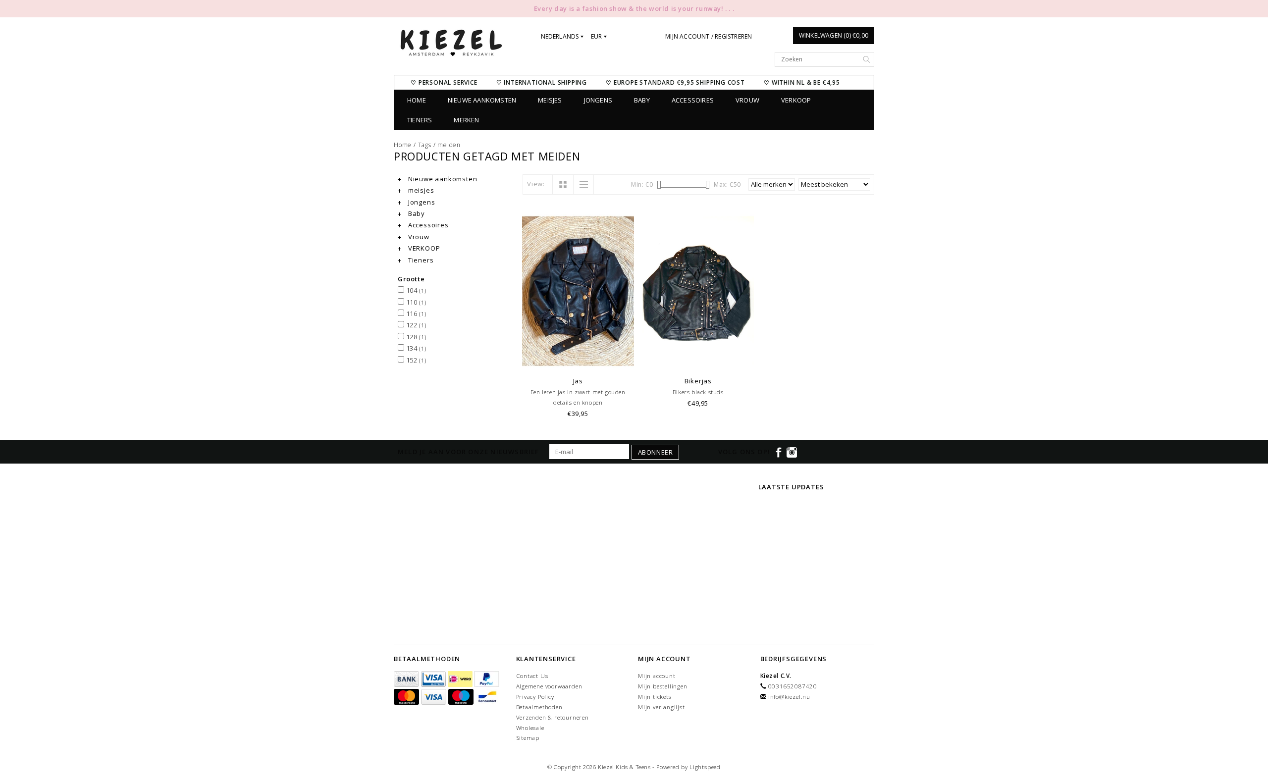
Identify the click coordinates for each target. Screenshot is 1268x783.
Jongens (598, 100)
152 (415, 360)
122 (415, 324)
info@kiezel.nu (789, 696)
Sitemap (528, 737)
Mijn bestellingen (662, 686)
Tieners (419, 119)
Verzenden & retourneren (552, 717)
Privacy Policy (535, 696)
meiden (449, 145)
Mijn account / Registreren (708, 36)
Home (416, 100)
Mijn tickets (655, 696)
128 (415, 336)
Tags (424, 145)
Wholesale (530, 727)
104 (415, 290)
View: (536, 183)
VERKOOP (796, 100)
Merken (466, 119)
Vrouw (747, 100)
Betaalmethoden (539, 707)
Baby (642, 100)
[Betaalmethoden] (407, 679)
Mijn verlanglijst (661, 707)
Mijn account (657, 675)
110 (415, 302)
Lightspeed (705, 767)
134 (415, 348)
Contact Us (532, 675)
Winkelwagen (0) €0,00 (833, 35)
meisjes (550, 100)
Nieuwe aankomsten (482, 100)
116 (415, 313)
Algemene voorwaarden (549, 686)
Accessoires (693, 100)
